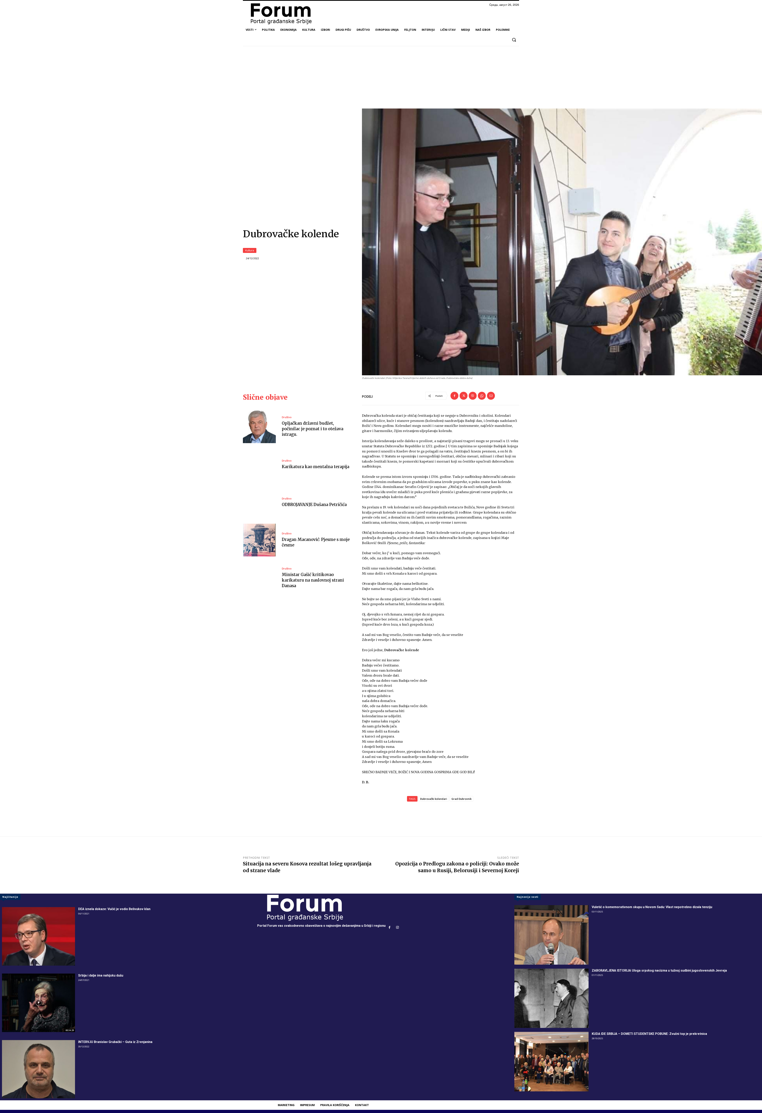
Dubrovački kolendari (433, 799)
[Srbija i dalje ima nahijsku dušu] (38, 1003)
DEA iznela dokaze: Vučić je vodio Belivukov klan (114, 909)
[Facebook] (454, 396)
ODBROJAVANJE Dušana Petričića (314, 504)
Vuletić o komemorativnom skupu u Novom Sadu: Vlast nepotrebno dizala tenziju (652, 907)
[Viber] (473, 396)
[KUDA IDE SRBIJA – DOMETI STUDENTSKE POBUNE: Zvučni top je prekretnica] (551, 1061)
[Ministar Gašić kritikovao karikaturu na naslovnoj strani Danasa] (259, 577)
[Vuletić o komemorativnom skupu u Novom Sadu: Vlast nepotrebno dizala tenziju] (551, 935)
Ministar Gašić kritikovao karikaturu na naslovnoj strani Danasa (313, 580)
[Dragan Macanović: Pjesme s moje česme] (259, 540)
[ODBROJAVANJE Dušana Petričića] (259, 502)
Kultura (249, 250)
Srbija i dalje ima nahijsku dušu (100, 975)
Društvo (287, 417)
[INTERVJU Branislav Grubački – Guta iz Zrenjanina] (38, 1069)
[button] (514, 40)
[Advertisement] (381, 79)
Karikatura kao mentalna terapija (315, 466)
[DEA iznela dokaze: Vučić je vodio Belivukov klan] (38, 936)
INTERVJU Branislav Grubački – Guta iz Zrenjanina (115, 1042)
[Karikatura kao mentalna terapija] (259, 464)
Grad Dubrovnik (461, 799)
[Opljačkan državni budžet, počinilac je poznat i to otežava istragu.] (259, 426)
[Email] (491, 396)
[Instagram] (397, 928)
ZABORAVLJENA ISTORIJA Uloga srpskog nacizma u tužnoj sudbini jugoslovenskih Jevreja (659, 970)
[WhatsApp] (482, 396)
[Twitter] (464, 396)
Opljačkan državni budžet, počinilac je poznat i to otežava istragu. (312, 429)
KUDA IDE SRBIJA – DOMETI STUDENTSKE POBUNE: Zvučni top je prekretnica (649, 1034)
